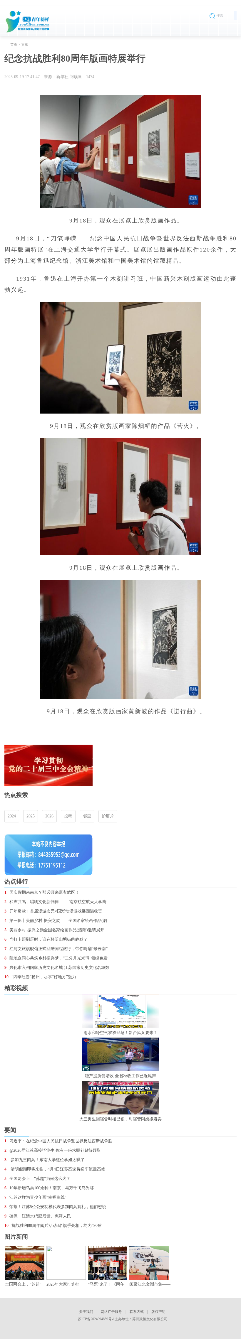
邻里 (87, 816)
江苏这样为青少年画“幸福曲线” (35, 1197)
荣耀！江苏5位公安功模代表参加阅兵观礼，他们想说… (57, 1207)
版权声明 (158, 1312)
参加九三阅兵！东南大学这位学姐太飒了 (44, 1160)
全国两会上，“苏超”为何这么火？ (37, 1178)
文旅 (24, 45)
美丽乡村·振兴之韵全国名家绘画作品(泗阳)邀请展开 (54, 930)
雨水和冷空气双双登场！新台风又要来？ (120, 1033)
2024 (12, 816)
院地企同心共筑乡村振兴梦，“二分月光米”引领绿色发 (56, 958)
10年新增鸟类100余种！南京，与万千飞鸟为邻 (49, 1188)
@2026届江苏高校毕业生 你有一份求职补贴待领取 (52, 1150)
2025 (30, 816)
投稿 (68, 816)
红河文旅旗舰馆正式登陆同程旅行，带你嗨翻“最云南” (56, 949)
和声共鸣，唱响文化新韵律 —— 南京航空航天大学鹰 (55, 902)
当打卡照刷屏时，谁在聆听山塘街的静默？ (46, 939)
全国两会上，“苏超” (23, 1284)
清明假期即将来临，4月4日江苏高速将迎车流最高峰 (54, 1169)
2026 (49, 816)
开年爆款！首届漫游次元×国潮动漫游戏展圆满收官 (53, 911)
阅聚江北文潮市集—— (149, 1284)
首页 (13, 45)
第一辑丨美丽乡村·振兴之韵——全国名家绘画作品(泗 (55, 920)
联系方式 (137, 1312)
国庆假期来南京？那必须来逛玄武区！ (41, 892)
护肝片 (108, 816)
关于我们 (86, 1312)
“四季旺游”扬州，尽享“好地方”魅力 (40, 977)
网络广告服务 (111, 1312)
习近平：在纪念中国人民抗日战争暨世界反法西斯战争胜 (58, 1141)
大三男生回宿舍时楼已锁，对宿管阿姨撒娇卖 (120, 1119)
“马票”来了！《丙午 (106, 1284)
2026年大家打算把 (62, 1284)
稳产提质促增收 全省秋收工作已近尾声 (120, 1076)
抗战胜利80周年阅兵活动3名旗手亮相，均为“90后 (53, 1225)
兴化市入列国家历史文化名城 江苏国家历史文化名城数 (56, 967)
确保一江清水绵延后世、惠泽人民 (37, 1216)
